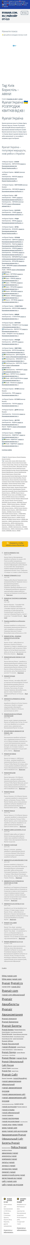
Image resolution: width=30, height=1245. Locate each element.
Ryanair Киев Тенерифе (14, 481)
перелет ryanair (9, 1172)
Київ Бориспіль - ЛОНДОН (20, 527)
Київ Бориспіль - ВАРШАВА (14, 525)
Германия (6, 3)
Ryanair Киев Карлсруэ (16, 476)
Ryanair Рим (6, 1071)
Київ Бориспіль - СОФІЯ (21, 529)
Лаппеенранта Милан (6, 1147)
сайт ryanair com (9, 1181)
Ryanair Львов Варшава (14, 489)
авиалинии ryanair (10, 1153)
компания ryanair (9, 1159)
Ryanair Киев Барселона (18, 468)
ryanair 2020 (15, 461)
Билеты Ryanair (11, 1143)
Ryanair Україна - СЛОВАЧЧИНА (17, 513)
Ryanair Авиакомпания (12, 1011)
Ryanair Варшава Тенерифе (16, 1032)
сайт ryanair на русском (12, 1184)
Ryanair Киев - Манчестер (13, 464)
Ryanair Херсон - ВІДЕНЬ (14, 517)
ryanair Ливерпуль (18, 1049)
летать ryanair (8, 1162)
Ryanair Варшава (6, 1032)
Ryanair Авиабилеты (10, 1001)
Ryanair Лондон (9, 1052)
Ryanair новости (22, 1107)
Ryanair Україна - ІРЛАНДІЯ (18, 504)
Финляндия (19, 3)
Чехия (25, 4)
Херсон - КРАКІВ (16, 530)
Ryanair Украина (21, 457)
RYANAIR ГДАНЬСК (9, 811)
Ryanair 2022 (22, 461)
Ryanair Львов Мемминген (20, 491)
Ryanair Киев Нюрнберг (15, 478)
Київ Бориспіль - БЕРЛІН (8, 523)
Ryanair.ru (17, 983)
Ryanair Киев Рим (14, 479)
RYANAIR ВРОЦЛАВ (9, 773)
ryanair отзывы (8, 1109)
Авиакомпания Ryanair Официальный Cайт (14, 1136)
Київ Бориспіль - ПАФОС (8, 529)
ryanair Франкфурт (20, 1078)
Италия (26, 3)
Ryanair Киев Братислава (8, 470)
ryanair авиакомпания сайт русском (14, 1099)
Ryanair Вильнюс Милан (7, 1036)
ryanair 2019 (8, 461)
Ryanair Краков (13, 483)
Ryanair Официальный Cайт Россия (12, 1063)
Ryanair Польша (14, 1068)
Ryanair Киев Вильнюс (8, 472)
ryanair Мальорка (5, 1055)
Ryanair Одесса (12, 457)
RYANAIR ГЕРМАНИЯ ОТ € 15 (12, 575)
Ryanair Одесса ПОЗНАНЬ (17, 496)
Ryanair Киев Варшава (22, 470)
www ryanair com (9, 1127)
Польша (23, 1)
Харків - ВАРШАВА (6, 530)
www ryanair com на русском (14, 1131)
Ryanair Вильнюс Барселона (20, 1034)
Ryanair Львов (12, 485)
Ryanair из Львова (6, 462)
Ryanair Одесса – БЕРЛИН (8, 493)
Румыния (6, 6)
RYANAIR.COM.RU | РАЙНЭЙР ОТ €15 (10, 16)
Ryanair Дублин (7, 1041)
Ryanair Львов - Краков (12, 487)
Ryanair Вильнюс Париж (19, 1036)
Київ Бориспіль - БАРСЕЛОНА (20, 521)
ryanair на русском (9, 1106)
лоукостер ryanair (10, 1168)
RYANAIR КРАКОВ (9, 792)
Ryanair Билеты (12, 1026)
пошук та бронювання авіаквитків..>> (13, 352)
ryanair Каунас (21, 1047)
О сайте (4, 968)
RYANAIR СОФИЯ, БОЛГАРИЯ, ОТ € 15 (15, 830)
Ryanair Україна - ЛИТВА (11, 508)
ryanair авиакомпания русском (12, 1089)
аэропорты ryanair (9, 1156)
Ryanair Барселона (10, 1021)
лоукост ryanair (8, 1165)
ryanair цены (7, 1124)
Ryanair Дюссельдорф (10, 1044)
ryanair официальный (11, 1112)
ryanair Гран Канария (18, 1038)
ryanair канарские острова (8, 1104)
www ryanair (17, 1124)
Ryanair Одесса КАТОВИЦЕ (15, 495)
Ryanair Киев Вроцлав (20, 472)
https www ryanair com (12, 979)
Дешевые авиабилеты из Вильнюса (14, 621)
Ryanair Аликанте (9, 1018)
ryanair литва (18, 1104)
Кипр (5, 4)
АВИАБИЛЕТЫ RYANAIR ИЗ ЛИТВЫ (14, 699)
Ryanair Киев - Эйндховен (15, 466)
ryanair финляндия (24, 1121)
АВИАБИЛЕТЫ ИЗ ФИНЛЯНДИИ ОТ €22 (15, 860)
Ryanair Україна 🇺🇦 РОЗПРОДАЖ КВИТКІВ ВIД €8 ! (15, 106)
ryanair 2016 (6, 987)
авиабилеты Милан (7, 1150)
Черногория (11, 4)
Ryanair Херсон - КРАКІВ (18, 519)
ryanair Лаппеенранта (7, 1049)
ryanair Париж (6, 1068)
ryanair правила (7, 1115)
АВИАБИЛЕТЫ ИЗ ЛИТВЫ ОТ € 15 (14, 904)
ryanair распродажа (10, 1118)
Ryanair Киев (15, 462)
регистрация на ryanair (12, 1178)
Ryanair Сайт (10, 1074)
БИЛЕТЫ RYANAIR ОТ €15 (11, 553)
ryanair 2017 (15, 986)
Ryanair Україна (6, 459)
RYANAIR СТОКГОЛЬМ (10, 845)
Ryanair (6, 983)
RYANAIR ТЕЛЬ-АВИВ (10, 923)
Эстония (16, 1)
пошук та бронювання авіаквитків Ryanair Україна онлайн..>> (14, 166)
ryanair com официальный (13, 994)
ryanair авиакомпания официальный (11, 1083)
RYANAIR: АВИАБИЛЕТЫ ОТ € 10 (13, 942)
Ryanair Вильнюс (7, 1034)
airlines (21, 99)
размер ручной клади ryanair (13, 1175)
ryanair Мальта (12, 1055)
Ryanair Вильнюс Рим (7, 1038)
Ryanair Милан (9, 1058)
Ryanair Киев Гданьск (7, 474)
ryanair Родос (15, 1071)
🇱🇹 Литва (4, 1)
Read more (9, 595)
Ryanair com (10, 991)
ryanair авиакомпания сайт (13, 1094)
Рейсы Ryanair (19, 1147)
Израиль (12, 3)
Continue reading (7, 450)
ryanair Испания (9, 1047)
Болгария (18, 4)
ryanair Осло (21, 1058)
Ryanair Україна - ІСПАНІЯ (9, 506)
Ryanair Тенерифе (7, 1078)
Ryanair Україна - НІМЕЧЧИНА (14, 510)
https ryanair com (9, 976)
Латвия (10, 1)
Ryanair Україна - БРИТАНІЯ (15, 502)
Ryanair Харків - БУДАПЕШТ (9, 515)
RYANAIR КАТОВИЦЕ (10, 754)
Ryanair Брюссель (20, 1030)
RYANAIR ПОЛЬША (9, 676)
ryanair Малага (21, 1052)
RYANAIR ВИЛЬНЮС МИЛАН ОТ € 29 (14, 657)
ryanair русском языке (11, 1121)
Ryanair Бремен (8, 1029)
